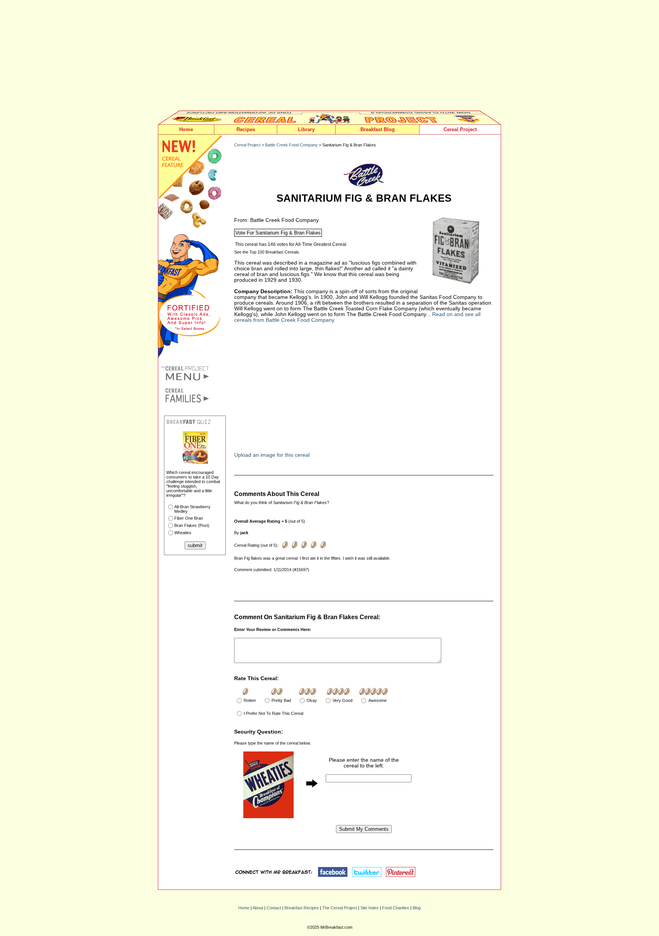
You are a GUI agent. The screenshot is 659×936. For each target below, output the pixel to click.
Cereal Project (460, 129)
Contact (274, 907)
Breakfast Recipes (301, 907)
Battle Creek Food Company (291, 145)
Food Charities (395, 907)
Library (306, 129)
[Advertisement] (329, 57)
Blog (417, 907)
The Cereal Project (339, 907)
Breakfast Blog (377, 129)
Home (186, 129)
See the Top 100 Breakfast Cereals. (267, 252)
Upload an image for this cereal (272, 455)
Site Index (369, 907)
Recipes (245, 129)
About (257, 907)
